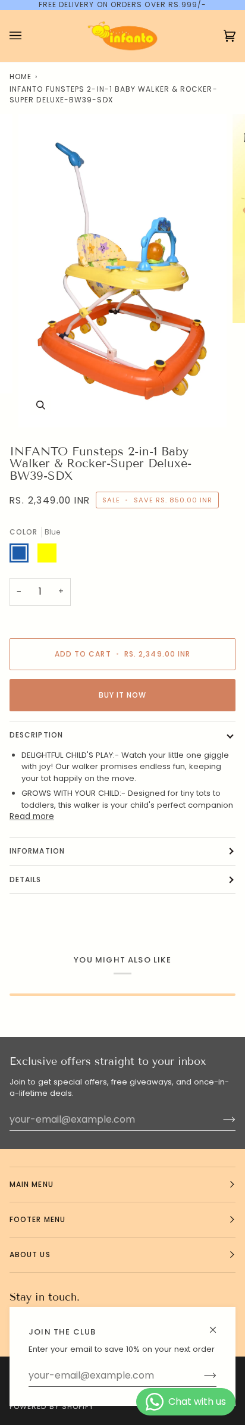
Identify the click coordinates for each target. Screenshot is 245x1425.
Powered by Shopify (52, 1406)
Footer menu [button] (37, 1219)
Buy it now (123, 695)
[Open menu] (27, 36)
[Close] (217, 1324)
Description (36, 735)
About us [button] (30, 1254)
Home (21, 76)
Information (37, 851)
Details (26, 879)
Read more (32, 816)
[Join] (200, 1375)
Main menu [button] (32, 1184)
